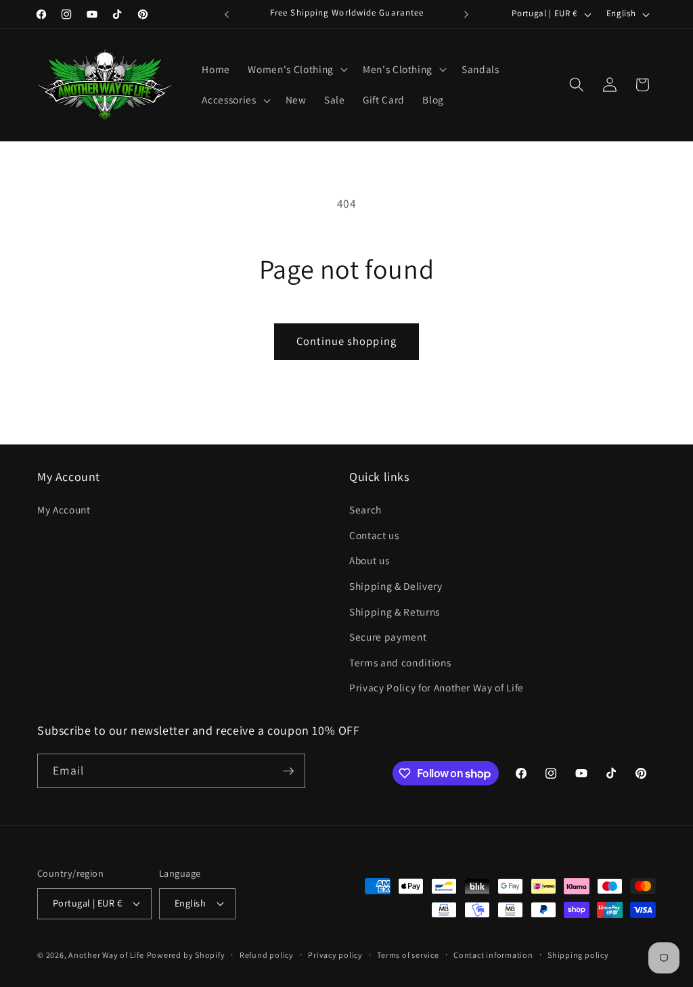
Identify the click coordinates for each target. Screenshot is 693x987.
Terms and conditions (400, 662)
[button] (296, 69)
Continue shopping (346, 341)
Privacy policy (335, 955)
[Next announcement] (466, 14)
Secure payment (387, 636)
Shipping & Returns (394, 611)
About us (369, 560)
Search (365, 509)
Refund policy (267, 955)
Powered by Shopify (186, 955)
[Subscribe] (288, 771)
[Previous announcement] (227, 14)
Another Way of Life (106, 955)
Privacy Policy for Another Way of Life (436, 687)
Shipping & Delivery (396, 586)
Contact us (374, 535)
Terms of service (408, 955)
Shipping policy (578, 955)
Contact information (493, 955)
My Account (64, 509)
